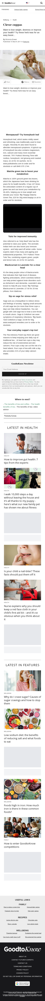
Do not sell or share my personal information (22, 976)
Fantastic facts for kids (12, 911)
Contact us (22, 963)
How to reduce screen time (12, 907)
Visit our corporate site (29, 993)
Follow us (26, 82)
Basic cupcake (12, 924)
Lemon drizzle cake (12, 920)
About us (22, 956)
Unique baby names (21, 9)
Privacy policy (22, 970)
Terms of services (27, 380)
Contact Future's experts (22, 960)
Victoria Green (11, 39)
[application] (22, 217)
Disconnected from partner (33, 937)
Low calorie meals (32, 924)
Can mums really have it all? (11, 937)
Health (15, 20)
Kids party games (33, 911)
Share (8, 82)
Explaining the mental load (33, 933)
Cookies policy (22, 973)
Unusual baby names (33, 907)
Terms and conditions (23, 966)
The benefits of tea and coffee (16, 404)
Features (26, 42)
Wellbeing (6, 20)
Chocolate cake (32, 920)
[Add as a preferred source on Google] (22, 983)
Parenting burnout (11, 933)
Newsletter (38, 82)
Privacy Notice (28, 382)
